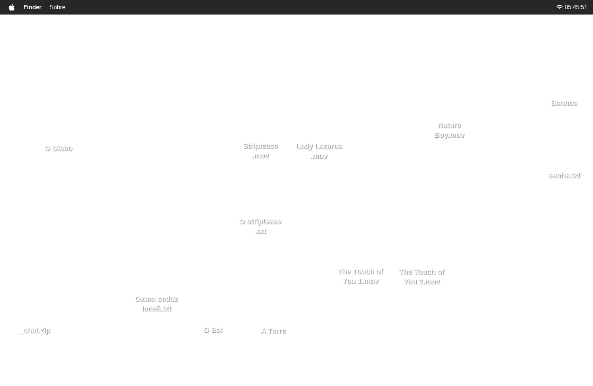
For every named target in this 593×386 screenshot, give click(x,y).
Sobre (57, 7)
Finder (32, 7)
